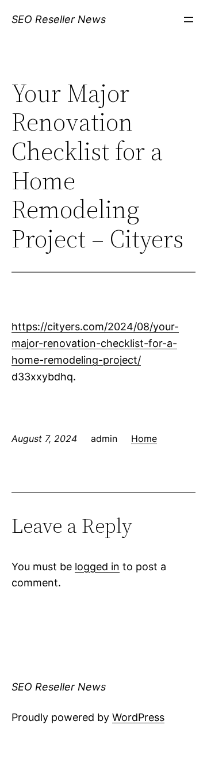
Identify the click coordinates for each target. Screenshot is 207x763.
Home (144, 438)
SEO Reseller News (59, 19)
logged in (97, 566)
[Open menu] (188, 19)
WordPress (138, 717)
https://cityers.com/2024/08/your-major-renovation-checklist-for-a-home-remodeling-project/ (95, 343)
